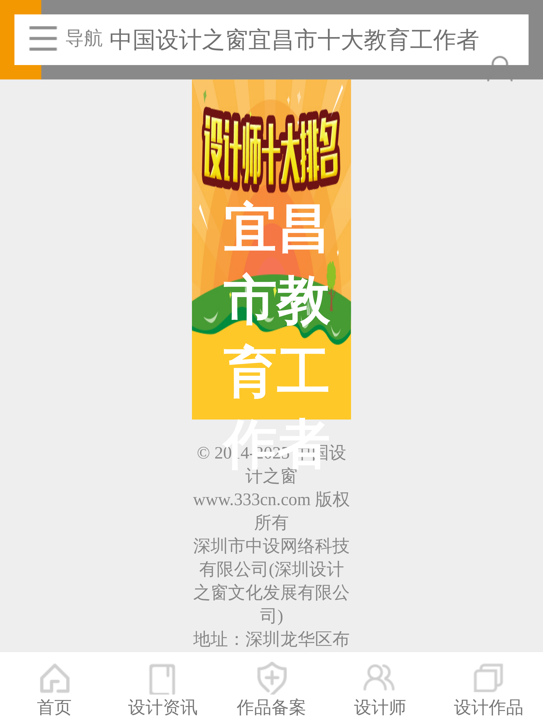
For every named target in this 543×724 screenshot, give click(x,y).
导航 (84, 38)
